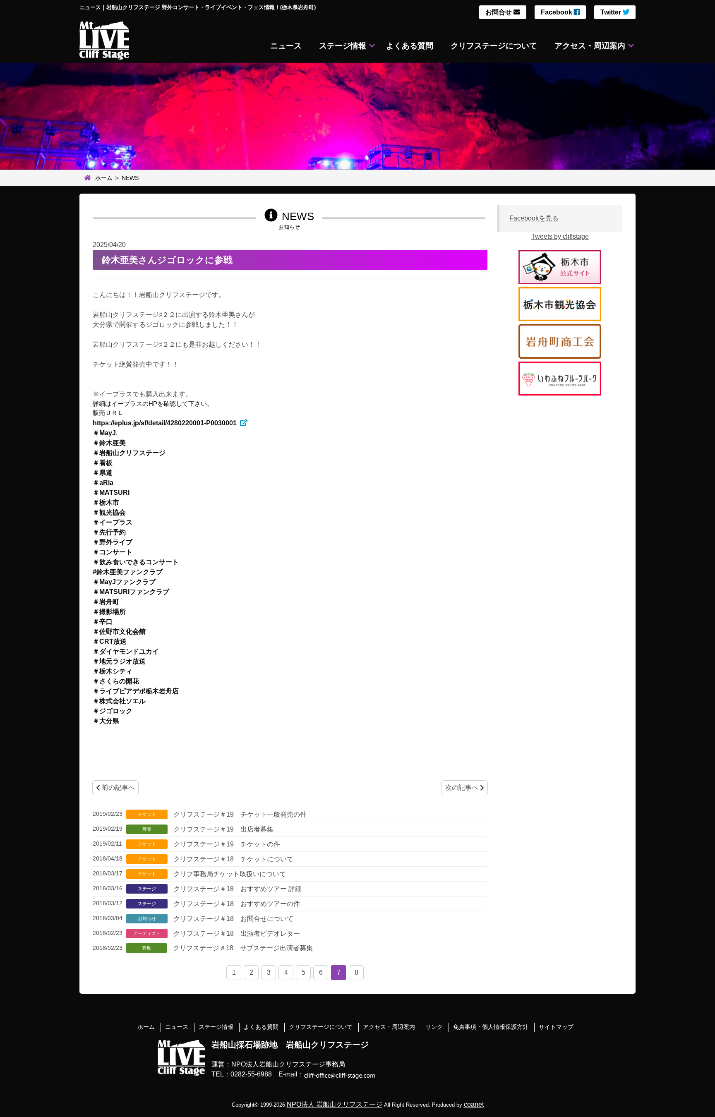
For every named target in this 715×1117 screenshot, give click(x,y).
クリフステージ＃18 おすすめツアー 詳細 (237, 888)
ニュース (286, 45)
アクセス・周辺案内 (589, 45)
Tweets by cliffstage (560, 236)
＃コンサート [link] (112, 552)
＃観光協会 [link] (109, 512)
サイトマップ (556, 1027)
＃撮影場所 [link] (109, 611)
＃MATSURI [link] (111, 492)
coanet (474, 1104)
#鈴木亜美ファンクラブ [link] (128, 571)
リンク (434, 1027)
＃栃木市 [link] (106, 502)
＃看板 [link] (103, 462)
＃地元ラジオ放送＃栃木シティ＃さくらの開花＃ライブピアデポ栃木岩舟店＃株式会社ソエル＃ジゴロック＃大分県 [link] (136, 691)
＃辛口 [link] (103, 621)
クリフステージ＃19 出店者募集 (223, 829)
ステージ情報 (342, 45)
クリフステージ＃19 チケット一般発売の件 (239, 814)
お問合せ (499, 12)
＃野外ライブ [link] (112, 542)
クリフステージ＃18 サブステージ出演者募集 (242, 948)
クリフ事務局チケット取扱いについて (229, 873)
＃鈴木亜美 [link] (109, 442)
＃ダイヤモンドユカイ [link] (126, 651)
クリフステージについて (494, 45)
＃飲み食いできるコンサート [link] (136, 562)
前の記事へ (117, 787)
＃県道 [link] (103, 472)
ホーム (104, 178)
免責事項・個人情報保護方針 (490, 1027)
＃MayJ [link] (104, 432)
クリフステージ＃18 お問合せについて (232, 918)
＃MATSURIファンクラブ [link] (131, 591)
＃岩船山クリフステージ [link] (129, 452)
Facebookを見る (534, 218)
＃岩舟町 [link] (106, 601)
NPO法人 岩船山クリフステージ (334, 1104)
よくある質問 (409, 45)
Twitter (611, 12)
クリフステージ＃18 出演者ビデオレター (236, 933)
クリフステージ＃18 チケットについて (232, 859)
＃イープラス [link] (112, 522)
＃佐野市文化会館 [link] (119, 631)
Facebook (557, 12)
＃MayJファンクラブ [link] (124, 581)
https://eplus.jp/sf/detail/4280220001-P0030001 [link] (165, 423)
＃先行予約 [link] (109, 532)
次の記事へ (462, 787)
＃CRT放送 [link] (110, 641)
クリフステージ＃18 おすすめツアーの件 (236, 903)
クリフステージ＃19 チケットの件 (226, 844)
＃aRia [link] (103, 482)
